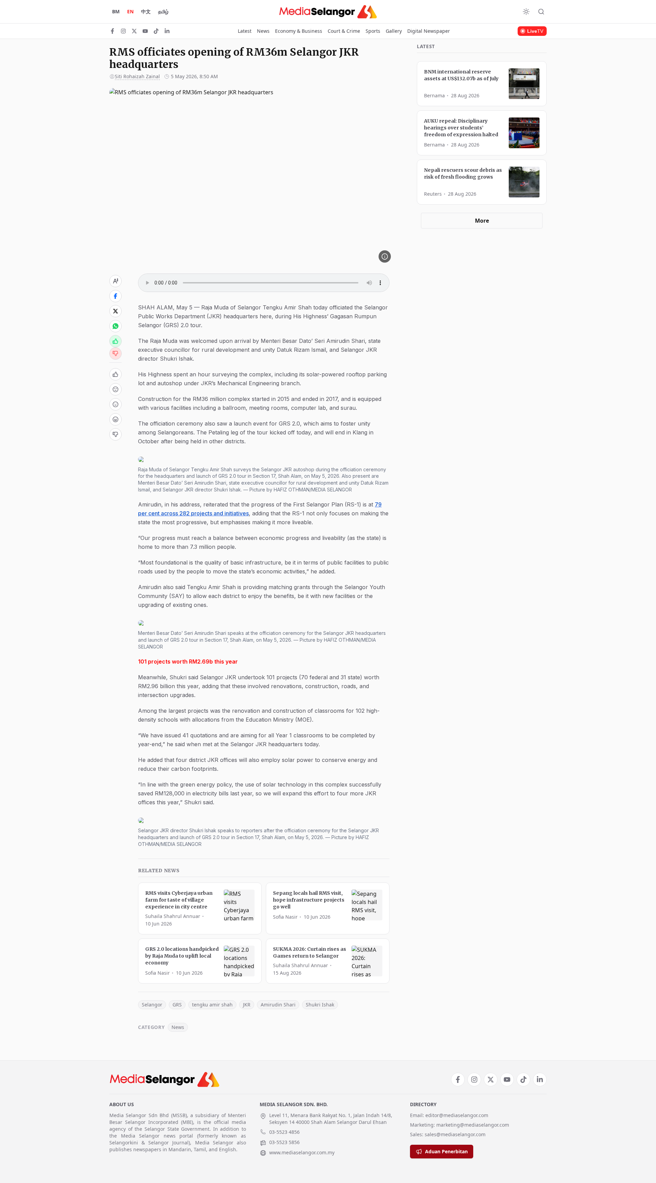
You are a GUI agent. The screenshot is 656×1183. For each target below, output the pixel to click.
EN (130, 11)
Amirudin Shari (278, 1004)
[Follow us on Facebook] (112, 31)
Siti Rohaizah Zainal (137, 76)
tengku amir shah (212, 1004)
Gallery (394, 31)
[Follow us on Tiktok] (156, 31)
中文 (146, 11)
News (263, 31)
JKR (246, 1004)
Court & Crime (344, 31)
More (482, 220)
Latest (244, 31)
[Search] (541, 11)
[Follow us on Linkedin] (167, 31)
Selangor (152, 1004)
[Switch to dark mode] (526, 11)
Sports (373, 31)
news (178, 1027)
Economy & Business (298, 31)
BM (116, 11)
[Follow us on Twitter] (134, 31)
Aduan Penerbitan (446, 1151)
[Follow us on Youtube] (145, 31)
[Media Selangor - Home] (328, 11)
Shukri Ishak (320, 1004)
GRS (177, 1004)
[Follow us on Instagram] (123, 31)
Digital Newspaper (428, 31)
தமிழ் (163, 11)
